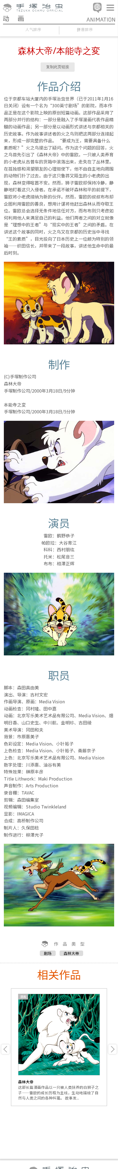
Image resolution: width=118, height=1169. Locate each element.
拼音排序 (85, 29)
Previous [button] (5, 1049)
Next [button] (112, 1049)
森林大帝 (71, 953)
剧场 (48, 953)
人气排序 (33, 29)
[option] (59, 1047)
